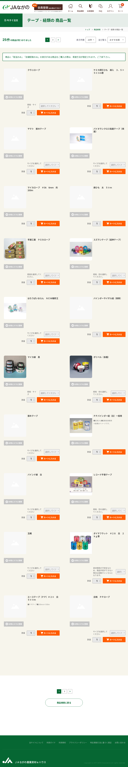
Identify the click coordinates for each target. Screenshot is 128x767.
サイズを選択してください (34, 164)
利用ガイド (51, 742)
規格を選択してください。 (34, 275)
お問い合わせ (120, 742)
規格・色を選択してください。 (100, 275)
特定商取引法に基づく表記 (101, 742)
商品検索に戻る (64, 702)
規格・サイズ (31, 105)
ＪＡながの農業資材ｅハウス (30, 762)
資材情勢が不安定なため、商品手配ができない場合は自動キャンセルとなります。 (103, 572)
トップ (87, 29)
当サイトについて (36, 742)
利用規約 (62, 742)
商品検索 (97, 29)
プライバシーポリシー (78, 742)
